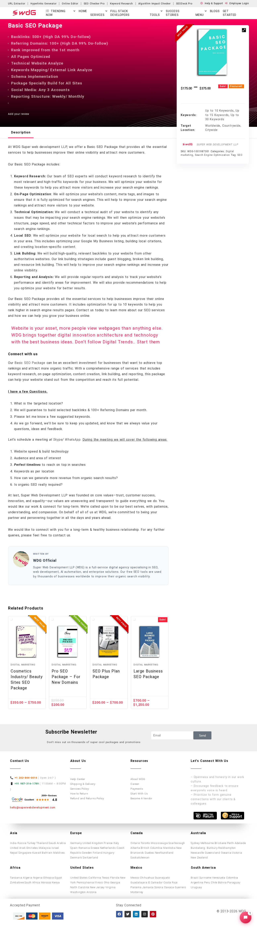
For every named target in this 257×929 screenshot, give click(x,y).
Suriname (205, 877)
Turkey (31, 843)
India (13, 843)
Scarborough (176, 843)
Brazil (195, 877)
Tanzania (16, 877)
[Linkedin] (136, 914)
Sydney (195, 843)
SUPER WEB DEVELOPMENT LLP (217, 144)
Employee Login (239, 3)
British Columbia (151, 847)
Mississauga (159, 843)
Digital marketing (23, 664)
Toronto (145, 843)
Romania (84, 847)
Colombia (232, 877)
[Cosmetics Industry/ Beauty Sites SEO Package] (27, 642)
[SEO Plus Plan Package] (109, 642)
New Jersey (97, 887)
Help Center (77, 779)
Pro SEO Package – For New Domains (66, 677)
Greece (95, 847)
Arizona (92, 892)
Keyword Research (121, 3)
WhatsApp (73, 439)
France (108, 843)
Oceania (226, 852)
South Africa (32, 882)
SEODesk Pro (184, 3)
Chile (214, 882)
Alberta (135, 847)
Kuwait (36, 852)
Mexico (135, 877)
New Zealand (199, 857)
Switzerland (90, 857)
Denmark (76, 857)
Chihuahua (147, 877)
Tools (155, 14)
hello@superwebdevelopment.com (32, 807)
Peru (207, 882)
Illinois (99, 882)
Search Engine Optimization (212, 155)
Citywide (211, 130)
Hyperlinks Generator (43, 3)
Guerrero (180, 887)
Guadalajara (139, 882)
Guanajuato (162, 877)
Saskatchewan (140, 857)
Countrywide (231, 125)
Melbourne (207, 843)
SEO (239, 155)
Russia (22, 843)
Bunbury (212, 847)
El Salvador (155, 882)
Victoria (237, 852)
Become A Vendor (141, 798)
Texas (105, 877)
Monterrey (137, 892)
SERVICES (97, 14)
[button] (244, 30)
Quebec (149, 852)
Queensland (212, 852)
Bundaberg (198, 847)
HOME (83, 11)
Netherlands (108, 847)
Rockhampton (227, 847)
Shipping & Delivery (82, 783)
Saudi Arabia (57, 843)
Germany (76, 843)
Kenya (56, 882)
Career (135, 783)
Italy (116, 843)
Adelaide (240, 843)
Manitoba (169, 847)
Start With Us (139, 793)
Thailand (42, 843)
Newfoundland (164, 852)
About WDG (138, 779)
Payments (137, 788)
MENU (200, 14)
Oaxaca (169, 887)
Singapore (25, 852)
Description (21, 132)
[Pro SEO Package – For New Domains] (68, 642)
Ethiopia (48, 877)
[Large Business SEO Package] (150, 642)
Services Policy (79, 788)
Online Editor (70, 3)
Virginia (110, 887)
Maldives (59, 852)
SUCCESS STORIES (172, 12)
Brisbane (220, 843)
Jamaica (148, 887)
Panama (136, 887)
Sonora (158, 887)
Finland (98, 852)
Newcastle (197, 852)
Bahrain (47, 852)
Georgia (115, 882)
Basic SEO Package (30, 363)
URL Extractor (16, 3)
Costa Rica (170, 882)
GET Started (230, 12)
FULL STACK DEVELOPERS (119, 12)
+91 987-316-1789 (26, 783)
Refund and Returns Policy (87, 798)
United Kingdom (93, 843)
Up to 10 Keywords (219, 110)
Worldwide (212, 125)
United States (79, 877)
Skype (57, 439)
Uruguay (196, 887)
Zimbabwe (17, 882)
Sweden (87, 852)
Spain (74, 847)
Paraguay (233, 882)
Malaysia (45, 847)
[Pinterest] (153, 914)
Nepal (14, 852)
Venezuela (218, 877)
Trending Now (55, 12)
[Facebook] (119, 914)
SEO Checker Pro (94, 3)
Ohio (106, 882)
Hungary (108, 852)
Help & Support (214, 3)
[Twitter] (127, 914)
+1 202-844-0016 (25, 777)
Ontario (135, 843)
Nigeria (38, 877)
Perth (230, 843)
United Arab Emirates (24, 847)
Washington (78, 892)
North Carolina (79, 887)
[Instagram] (144, 914)
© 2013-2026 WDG (231, 911)
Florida (114, 877)
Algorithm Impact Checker (154, 3)
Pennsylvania (85, 882)
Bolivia (222, 882)
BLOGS (215, 11)
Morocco (46, 882)
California (94, 877)
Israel (55, 847)
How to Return (79, 793)
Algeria (27, 877)
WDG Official (45, 560)
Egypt (58, 877)
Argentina (197, 882)
